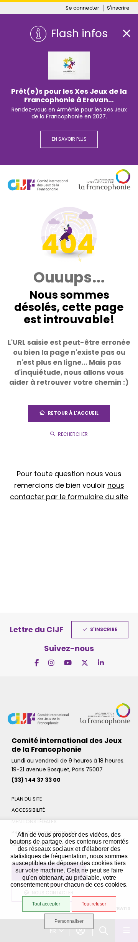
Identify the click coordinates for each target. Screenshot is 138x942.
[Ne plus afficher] (126, 33)
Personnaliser (69, 921)
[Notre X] (84, 663)
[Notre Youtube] (68, 663)
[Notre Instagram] (51, 663)
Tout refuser (94, 904)
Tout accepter (46, 904)
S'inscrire (118, 8)
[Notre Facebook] (36, 663)
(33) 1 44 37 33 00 (36, 780)
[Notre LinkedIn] (101, 663)
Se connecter (82, 8)
